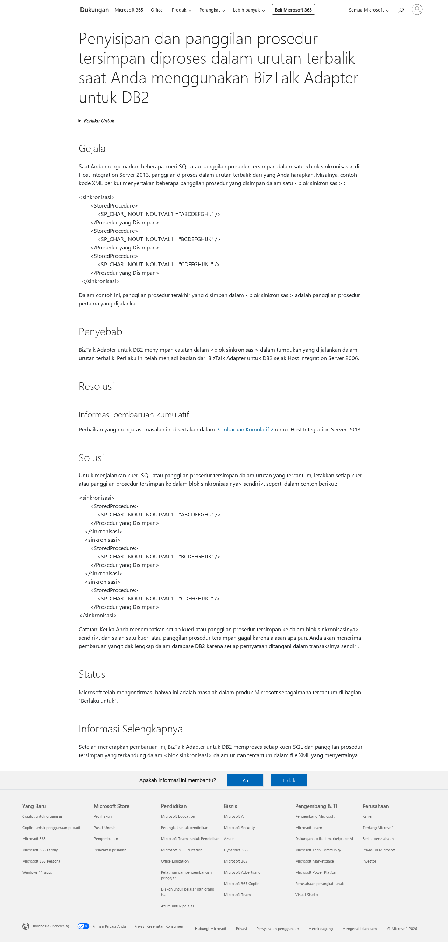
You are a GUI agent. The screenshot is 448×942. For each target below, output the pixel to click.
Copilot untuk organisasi (43, 816)
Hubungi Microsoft (210, 928)
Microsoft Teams (238, 894)
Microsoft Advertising (242, 872)
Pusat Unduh (104, 827)
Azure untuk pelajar (177, 905)
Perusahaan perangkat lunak (319, 883)
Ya (245, 780)
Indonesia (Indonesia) (51, 925)
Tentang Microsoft (378, 827)
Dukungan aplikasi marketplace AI (324, 838)
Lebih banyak (246, 10)
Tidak (288, 780)
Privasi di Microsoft (379, 849)
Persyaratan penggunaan (278, 928)
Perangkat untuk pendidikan (184, 827)
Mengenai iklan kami (360, 928)
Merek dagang (320, 928)
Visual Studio (306, 894)
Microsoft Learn (308, 827)
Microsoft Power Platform (316, 872)
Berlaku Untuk (99, 120)
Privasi (241, 928)
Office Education (175, 861)
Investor (369, 861)
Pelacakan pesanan (110, 849)
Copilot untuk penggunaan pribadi (51, 827)
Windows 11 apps (37, 872)
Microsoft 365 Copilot (242, 883)
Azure (229, 838)
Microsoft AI (234, 816)
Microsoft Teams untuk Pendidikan (190, 838)
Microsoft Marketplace (314, 861)
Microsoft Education (178, 816)
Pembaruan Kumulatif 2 (245, 429)
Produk (179, 10)
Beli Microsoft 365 (293, 10)
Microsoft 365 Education (181, 849)
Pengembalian (106, 838)
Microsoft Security (239, 827)
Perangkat (210, 10)
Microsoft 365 (129, 10)
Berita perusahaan (378, 838)
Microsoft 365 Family (40, 849)
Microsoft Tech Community (318, 849)
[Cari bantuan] (400, 9)
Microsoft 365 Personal (42, 861)
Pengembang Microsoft (315, 816)
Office (157, 10)
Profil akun (103, 816)
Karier (368, 816)
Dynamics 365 (236, 849)
